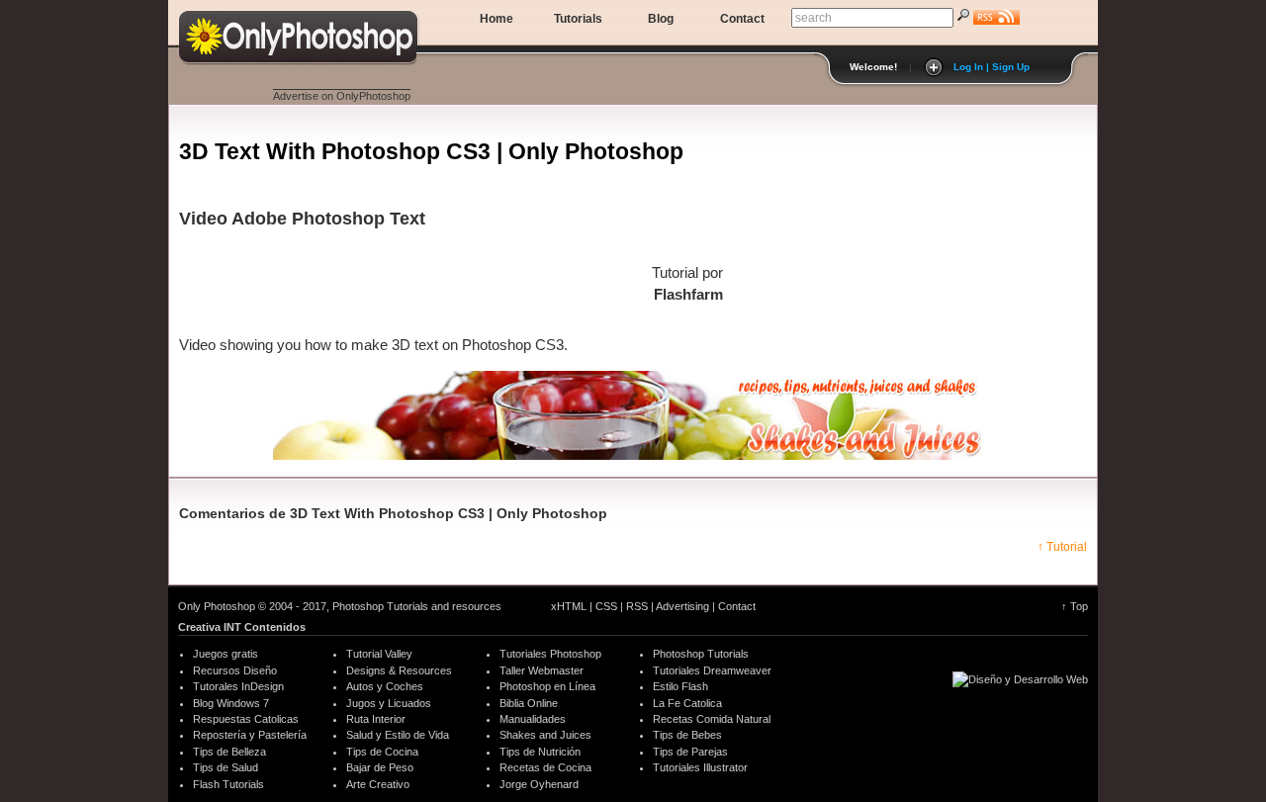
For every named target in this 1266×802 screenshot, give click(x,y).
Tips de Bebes (687, 735)
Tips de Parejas (690, 751)
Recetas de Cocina (545, 767)
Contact (742, 19)
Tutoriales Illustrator (700, 767)
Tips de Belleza (229, 751)
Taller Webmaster (541, 670)
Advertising (682, 606)
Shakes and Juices (545, 735)
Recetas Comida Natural (711, 719)
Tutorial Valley (379, 654)
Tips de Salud (225, 767)
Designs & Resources (399, 670)
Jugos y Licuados (388, 703)
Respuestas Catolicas (246, 719)
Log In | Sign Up (991, 66)
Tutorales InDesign (238, 686)
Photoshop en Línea (547, 686)
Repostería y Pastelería (250, 735)
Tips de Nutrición (540, 751)
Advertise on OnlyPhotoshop (341, 96)
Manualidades (532, 719)
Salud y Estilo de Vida (397, 735)
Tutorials (578, 19)
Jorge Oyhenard (539, 784)
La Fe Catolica (687, 703)
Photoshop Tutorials (701, 654)
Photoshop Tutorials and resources (416, 606)
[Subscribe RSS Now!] (996, 19)
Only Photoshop (216, 606)
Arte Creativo (377, 784)
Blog (661, 19)
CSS (606, 606)
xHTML (569, 606)
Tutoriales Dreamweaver (712, 670)
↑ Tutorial (1062, 547)
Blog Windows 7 (231, 703)
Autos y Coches (384, 686)
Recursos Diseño (235, 670)
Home (496, 19)
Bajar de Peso (379, 767)
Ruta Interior (376, 719)
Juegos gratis (225, 654)
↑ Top (1074, 606)
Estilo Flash (680, 686)
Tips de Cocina (382, 751)
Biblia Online (528, 703)
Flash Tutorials (228, 784)
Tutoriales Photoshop (550, 654)
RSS (637, 606)
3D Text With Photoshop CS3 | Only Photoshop (294, 33)
